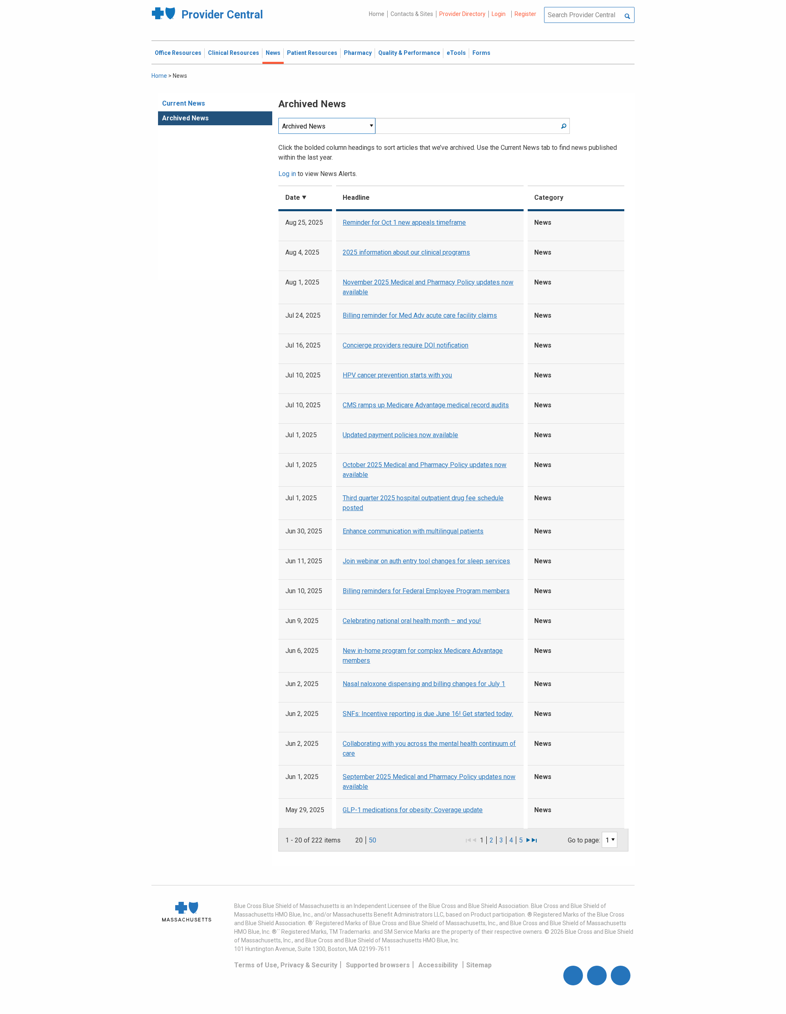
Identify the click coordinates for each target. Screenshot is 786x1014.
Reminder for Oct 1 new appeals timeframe (404, 222)
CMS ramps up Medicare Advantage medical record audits (426, 405)
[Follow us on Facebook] (573, 975)
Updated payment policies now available (400, 435)
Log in (287, 174)
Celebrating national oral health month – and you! (412, 621)
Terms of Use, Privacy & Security (285, 965)
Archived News (185, 118)
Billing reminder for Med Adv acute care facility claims (420, 315)
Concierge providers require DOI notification (405, 345)
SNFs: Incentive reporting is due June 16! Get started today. (428, 714)
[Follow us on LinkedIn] (620, 975)
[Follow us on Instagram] (597, 975)
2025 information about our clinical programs (406, 252)
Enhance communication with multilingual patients (413, 531)
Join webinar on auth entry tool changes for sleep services (426, 561)
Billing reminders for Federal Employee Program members (426, 591)
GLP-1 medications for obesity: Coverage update (413, 810)
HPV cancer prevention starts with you (397, 375)
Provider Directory (462, 14)
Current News (183, 103)
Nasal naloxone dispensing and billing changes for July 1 (424, 684)
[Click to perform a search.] (627, 17)
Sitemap (479, 965)
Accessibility (438, 965)
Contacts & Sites (412, 14)
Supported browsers (378, 965)
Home (376, 14)
